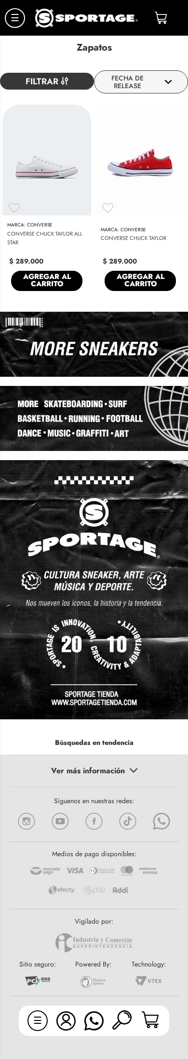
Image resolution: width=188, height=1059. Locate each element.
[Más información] (94, 771)
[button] (122, 1020)
